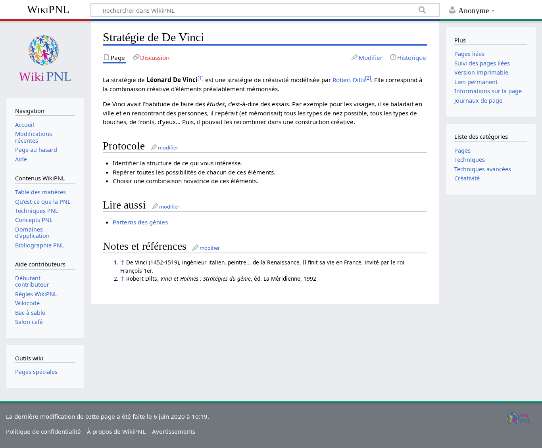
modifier (168, 147)
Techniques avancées (482, 169)
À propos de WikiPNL (116, 431)
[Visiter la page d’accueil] (45, 58)
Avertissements (173, 431)
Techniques (469, 159)
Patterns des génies (140, 222)
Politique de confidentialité (43, 431)
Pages (462, 150)
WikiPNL (48, 9)
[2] (368, 78)
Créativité (467, 178)
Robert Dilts (349, 80)
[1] (201, 78)
